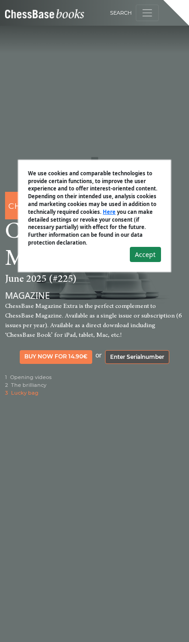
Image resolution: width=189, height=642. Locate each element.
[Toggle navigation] (147, 13)
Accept (145, 254)
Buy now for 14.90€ (56, 356)
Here (109, 211)
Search (121, 13)
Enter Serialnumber (137, 356)
